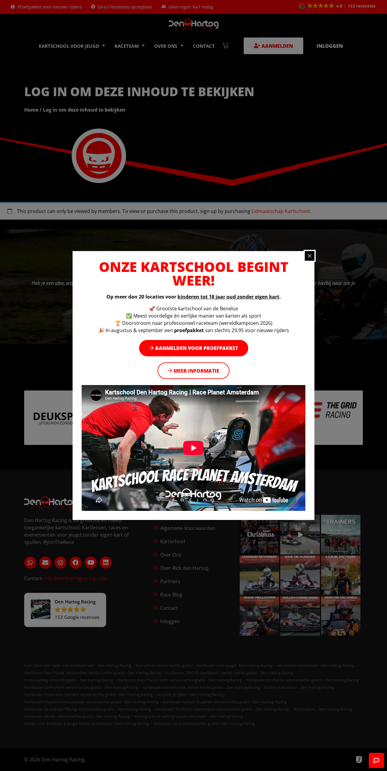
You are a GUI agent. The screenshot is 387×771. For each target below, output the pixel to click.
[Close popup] (309, 256)
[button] (193, 348)
